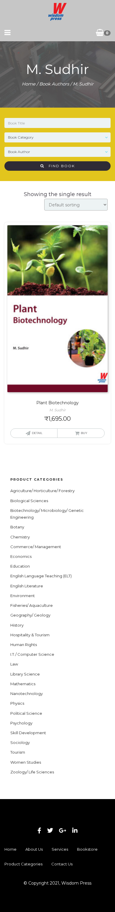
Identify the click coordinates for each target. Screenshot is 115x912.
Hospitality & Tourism (30, 634)
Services (60, 849)
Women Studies (25, 762)
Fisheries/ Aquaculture (31, 605)
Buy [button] (84, 433)
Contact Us (62, 864)
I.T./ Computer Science (32, 654)
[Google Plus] (62, 830)
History (17, 625)
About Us (34, 849)
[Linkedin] (75, 830)
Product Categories (23, 864)
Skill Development (28, 732)
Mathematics (22, 683)
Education (20, 566)
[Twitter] (50, 830)
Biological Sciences (29, 500)
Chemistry (20, 537)
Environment (22, 595)
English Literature (26, 586)
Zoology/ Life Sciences (32, 772)
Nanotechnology (26, 693)
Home (28, 84)
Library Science (25, 674)
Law (14, 664)
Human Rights (23, 644)
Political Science (26, 713)
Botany (17, 527)
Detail (37, 433)
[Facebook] (39, 830)
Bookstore (87, 849)
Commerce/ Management (35, 546)
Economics (21, 556)
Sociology (20, 742)
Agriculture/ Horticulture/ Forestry (42, 490)
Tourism (17, 752)
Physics (17, 703)
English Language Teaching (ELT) (41, 576)
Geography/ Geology (30, 615)
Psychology (21, 723)
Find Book (59, 166)
